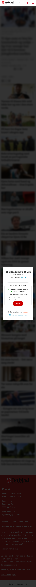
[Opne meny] (33, 2)
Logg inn (27, 3)
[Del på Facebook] (14, 69)
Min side (5, 574)
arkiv (11, 77)
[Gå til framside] (8, 3)
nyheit (4, 77)
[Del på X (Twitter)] (17, 69)
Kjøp (18, 303)
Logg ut (12, 574)
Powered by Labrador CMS (18, 584)
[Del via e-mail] (21, 69)
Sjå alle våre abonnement (18, 315)
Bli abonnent (20, 3)
